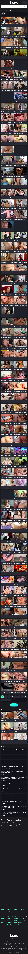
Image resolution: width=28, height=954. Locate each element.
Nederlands (3, 911)
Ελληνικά (23, 916)
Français (15, 909)
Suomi (22, 909)
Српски (2, 909)
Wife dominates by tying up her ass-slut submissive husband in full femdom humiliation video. (13, 807)
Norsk (9, 913)
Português (9, 924)
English (9, 922)
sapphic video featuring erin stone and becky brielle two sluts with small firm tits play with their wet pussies (14, 778)
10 (6, 699)
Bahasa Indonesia (18, 922)
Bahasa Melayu (18, 924)
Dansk (2, 927)
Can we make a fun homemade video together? (11, 801)
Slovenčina (20, 911)
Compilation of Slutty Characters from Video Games (12, 766)
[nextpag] (9, 699)
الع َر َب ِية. (16, 918)
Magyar (9, 918)
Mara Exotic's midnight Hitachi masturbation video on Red (13, 755)
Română (8, 920)
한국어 (22, 913)
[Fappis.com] (14, 2)
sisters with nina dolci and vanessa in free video (11, 783)
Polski (2, 920)
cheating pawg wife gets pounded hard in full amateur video (13, 761)
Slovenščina (11, 911)
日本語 (2, 916)
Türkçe (8, 909)
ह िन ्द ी (14, 916)
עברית (23, 918)
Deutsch (2, 913)
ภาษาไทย (16, 913)
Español (2, 922)
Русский (23, 920)
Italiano (2, 924)
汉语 (8, 916)
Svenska (15, 920)
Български (9, 927)
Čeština (2, 918)
